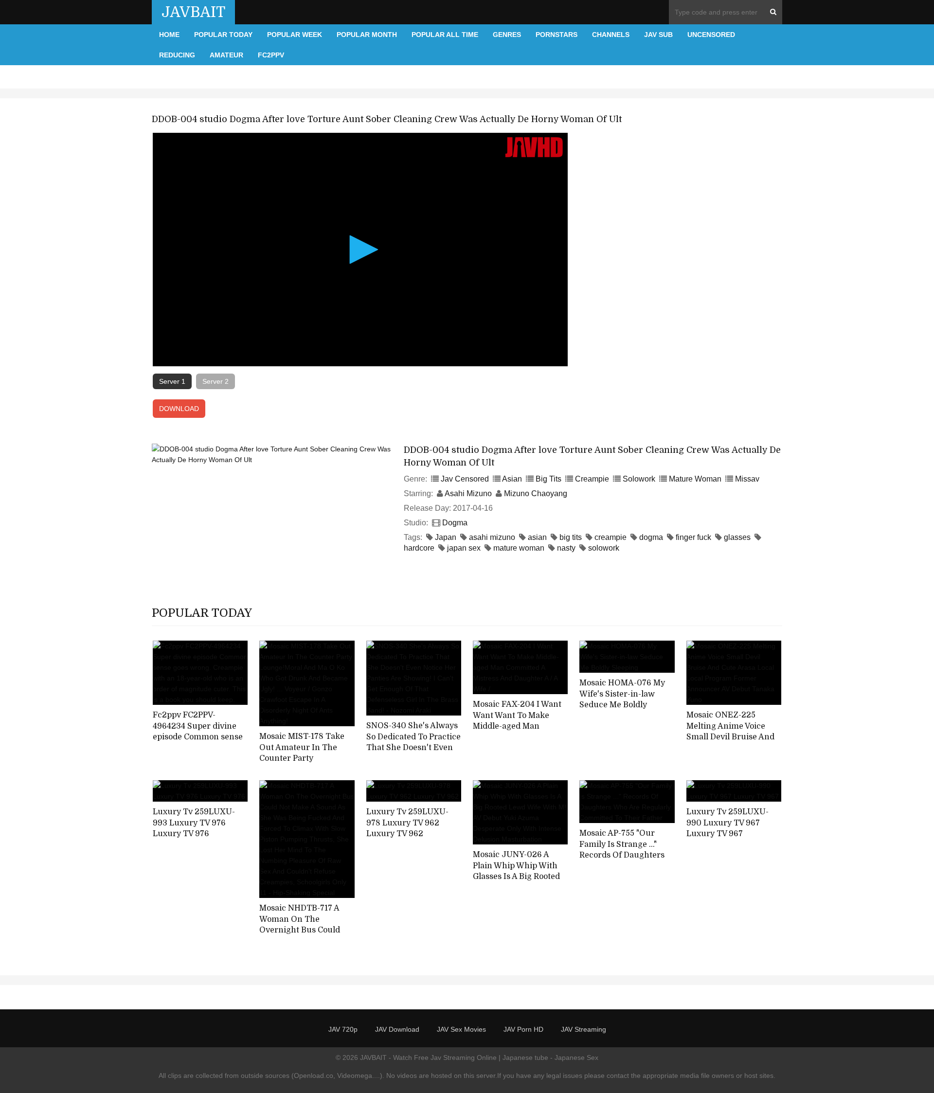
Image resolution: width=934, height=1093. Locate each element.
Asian (512, 479)
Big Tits (548, 479)
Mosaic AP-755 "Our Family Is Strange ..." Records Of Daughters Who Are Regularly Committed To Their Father (622, 861)
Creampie (592, 479)
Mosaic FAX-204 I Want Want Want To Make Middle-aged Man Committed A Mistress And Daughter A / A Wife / (519, 732)
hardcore (419, 548)
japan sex (464, 548)
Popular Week (294, 34)
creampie (610, 537)
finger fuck (693, 537)
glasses (737, 537)
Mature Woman (695, 479)
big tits (570, 537)
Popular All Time (445, 34)
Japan (445, 537)
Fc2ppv (271, 55)
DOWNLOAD (179, 408)
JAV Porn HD (523, 1029)
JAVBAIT (193, 12)
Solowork (639, 479)
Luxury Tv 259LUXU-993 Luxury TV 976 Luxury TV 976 (194, 822)
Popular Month (367, 34)
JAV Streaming (583, 1029)
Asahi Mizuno (468, 493)
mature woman (518, 548)
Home (169, 34)
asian (537, 537)
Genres (507, 34)
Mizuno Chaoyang (535, 493)
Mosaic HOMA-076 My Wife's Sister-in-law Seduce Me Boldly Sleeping (622, 699)
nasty (566, 548)
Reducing (177, 55)
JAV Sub (658, 34)
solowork (603, 548)
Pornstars (556, 34)
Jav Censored (465, 479)
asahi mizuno (492, 537)
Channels (610, 34)
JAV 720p (343, 1029)
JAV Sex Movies (461, 1029)
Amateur (226, 55)
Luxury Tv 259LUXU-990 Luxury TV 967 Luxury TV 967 (727, 822)
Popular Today (223, 34)
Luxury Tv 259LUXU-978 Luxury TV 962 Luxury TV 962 (407, 822)
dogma (651, 537)
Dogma (454, 523)
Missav (747, 479)
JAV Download (397, 1029)
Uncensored (711, 34)
